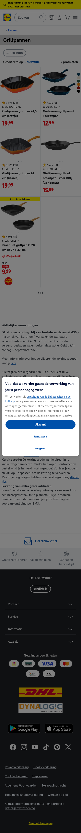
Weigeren (40, 448)
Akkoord (40, 424)
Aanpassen (40, 436)
